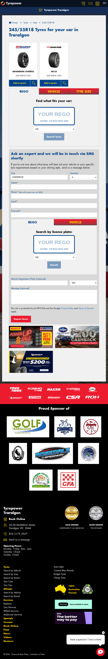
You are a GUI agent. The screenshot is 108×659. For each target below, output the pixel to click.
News (7, 633)
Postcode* (16, 210)
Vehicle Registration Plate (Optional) (28, 278)
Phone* (27, 192)
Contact (8, 622)
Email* (14, 201)
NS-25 (54, 71)
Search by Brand (12, 577)
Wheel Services (11, 611)
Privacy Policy (67, 308)
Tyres (7, 566)
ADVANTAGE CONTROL (23, 71)
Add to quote (19, 83)
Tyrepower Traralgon (56, 9)
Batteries (8, 603)
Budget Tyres (60, 574)
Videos (8, 637)
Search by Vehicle (12, 570)
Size (13, 173)
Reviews (8, 641)
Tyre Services (10, 607)
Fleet (6, 629)
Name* (14, 182)
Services (8, 600)
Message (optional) (20, 288)
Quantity (74, 173)
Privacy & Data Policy (20, 654)
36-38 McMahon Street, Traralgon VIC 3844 (22, 526)
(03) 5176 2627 (18, 533)
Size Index (59, 566)
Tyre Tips (8, 585)
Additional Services (13, 614)
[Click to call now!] (83, 3)
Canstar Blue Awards (64, 570)
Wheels (8, 588)
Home (14, 22)
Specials (8, 618)
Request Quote (21, 319)
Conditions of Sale (37, 654)
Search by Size (11, 574)
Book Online (11, 625)
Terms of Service (86, 308)
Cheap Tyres (60, 577)
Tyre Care (8, 581)
